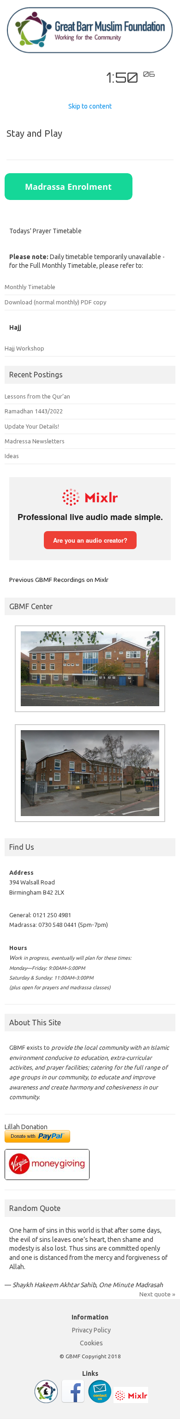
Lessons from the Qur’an (37, 396)
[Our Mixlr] (131, 1400)
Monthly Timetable (30, 287)
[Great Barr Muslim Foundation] (90, 51)
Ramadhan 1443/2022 (34, 411)
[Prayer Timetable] (46, 1400)
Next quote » (157, 1294)
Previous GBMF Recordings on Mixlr (58, 579)
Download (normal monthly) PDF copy (55, 302)
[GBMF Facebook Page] (72, 1400)
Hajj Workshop (24, 348)
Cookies (91, 1343)
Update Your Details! (32, 426)
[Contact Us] (99, 1400)
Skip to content (90, 106)
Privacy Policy (91, 1330)
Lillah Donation (26, 1127)
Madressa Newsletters (35, 441)
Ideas (12, 456)
